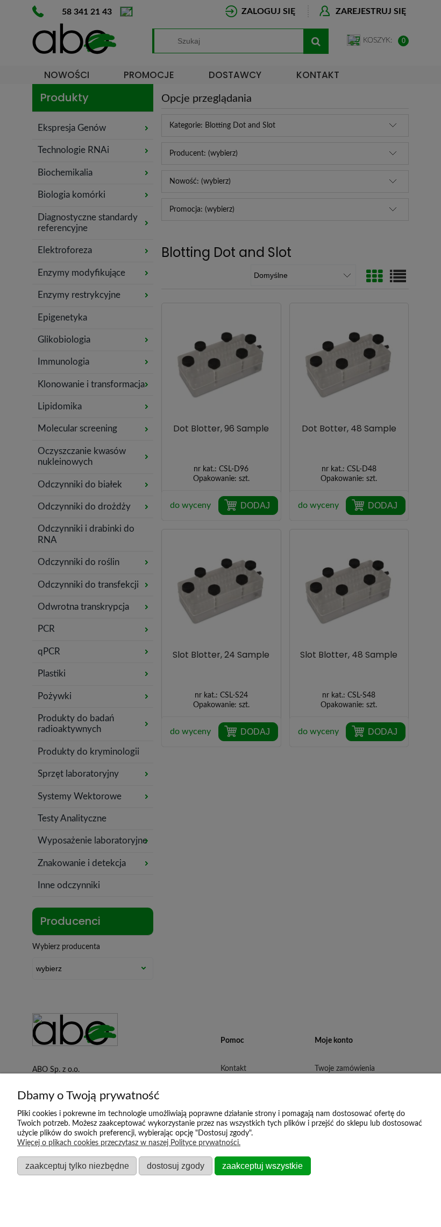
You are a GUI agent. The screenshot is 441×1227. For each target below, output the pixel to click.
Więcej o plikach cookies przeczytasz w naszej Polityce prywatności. (128, 1143)
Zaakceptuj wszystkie (262, 1165)
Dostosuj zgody (175, 1165)
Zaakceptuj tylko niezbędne (77, 1165)
